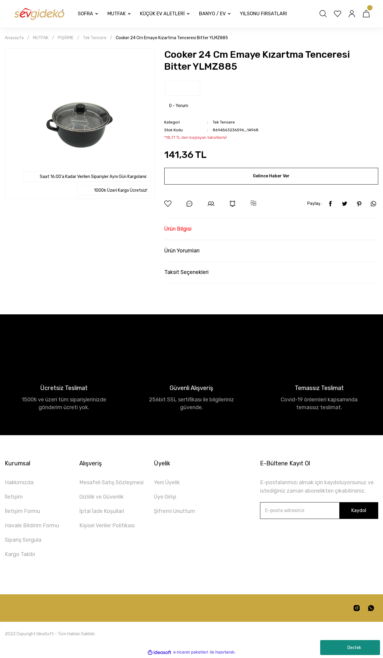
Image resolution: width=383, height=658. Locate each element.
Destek (354, 647)
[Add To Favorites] (167, 203)
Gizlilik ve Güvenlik (101, 497)
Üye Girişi (165, 497)
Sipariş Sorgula (23, 540)
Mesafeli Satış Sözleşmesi (111, 482)
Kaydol (358, 510)
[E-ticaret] (190, 652)
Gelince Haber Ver (271, 176)
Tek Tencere (224, 122)
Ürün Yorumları (182, 250)
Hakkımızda (19, 482)
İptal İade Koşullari (101, 511)
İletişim (14, 497)
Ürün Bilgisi (178, 229)
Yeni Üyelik (167, 482)
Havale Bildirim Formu (32, 525)
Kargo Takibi (20, 554)
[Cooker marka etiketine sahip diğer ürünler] (182, 88)
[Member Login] (351, 14)
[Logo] (39, 14)
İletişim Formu (22, 511)
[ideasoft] (159, 652)
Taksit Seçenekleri (186, 272)
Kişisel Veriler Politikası (107, 525)
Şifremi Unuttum (174, 511)
